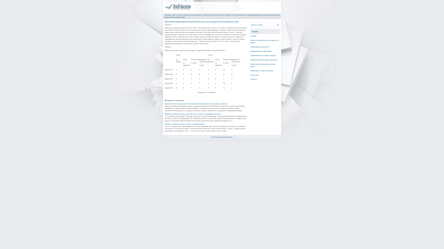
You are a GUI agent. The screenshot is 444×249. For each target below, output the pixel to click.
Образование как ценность (260, 47)
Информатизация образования (261, 51)
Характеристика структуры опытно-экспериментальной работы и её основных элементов (196, 104)
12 (215, 92)
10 (211, 92)
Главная (253, 36)
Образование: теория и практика (173, 15)
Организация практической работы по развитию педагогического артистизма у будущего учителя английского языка (214, 15)
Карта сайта (255, 75)
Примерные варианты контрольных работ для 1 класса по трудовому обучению (193, 114)
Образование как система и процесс (263, 55)
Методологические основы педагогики (264, 60)
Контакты (254, 79)
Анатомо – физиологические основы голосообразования (184, 124)
